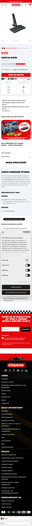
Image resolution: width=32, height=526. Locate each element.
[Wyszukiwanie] (6, 5)
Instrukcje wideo (6, 467)
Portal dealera (6, 440)
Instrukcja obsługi (7, 464)
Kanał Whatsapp (6, 414)
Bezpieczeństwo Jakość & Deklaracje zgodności (13, 478)
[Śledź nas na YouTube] (18, 370)
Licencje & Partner (7, 382)
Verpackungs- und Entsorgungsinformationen (10, 492)
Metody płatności (6, 417)
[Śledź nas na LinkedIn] (26, 370)
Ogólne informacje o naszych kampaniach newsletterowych (15, 299)
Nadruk (3, 400)
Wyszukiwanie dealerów (9, 474)
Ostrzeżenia (5, 156)
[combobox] (16, 518)
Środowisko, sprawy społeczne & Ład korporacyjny (13, 386)
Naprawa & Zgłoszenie (8, 454)
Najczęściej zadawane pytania (14, 219)
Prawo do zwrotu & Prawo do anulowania (10, 425)
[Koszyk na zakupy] (29, 5)
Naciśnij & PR (5, 397)
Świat (5, 390)
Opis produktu (6, 153)
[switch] (27, 265)
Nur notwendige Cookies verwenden (16, 292)
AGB (2, 437)
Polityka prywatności (8, 434)
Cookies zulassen (16, 287)
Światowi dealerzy (7, 470)
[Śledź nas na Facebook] (5, 370)
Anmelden (25, 329)
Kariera (3, 394)
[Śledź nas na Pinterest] (14, 370)
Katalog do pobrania (8, 487)
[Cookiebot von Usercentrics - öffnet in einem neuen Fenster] (23, 232)
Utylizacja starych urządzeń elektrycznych (10, 483)
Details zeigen (23, 282)
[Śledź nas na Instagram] (10, 370)
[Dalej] (30, 41)
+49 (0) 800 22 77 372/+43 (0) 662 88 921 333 (13, 199)
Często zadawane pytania (9, 461)
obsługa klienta (9, 179)
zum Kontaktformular (9, 211)
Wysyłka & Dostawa (7, 420)
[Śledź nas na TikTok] (22, 370)
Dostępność (5, 403)
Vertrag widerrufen (7, 447)
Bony (3, 444)
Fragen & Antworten (7, 500)
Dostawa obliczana (19, 65)
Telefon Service (6, 507)
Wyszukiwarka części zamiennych (12, 458)
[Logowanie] (25, 5)
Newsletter (4, 411)
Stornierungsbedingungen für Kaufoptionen (10, 430)
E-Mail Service (6, 504)
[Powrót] (2, 41)
